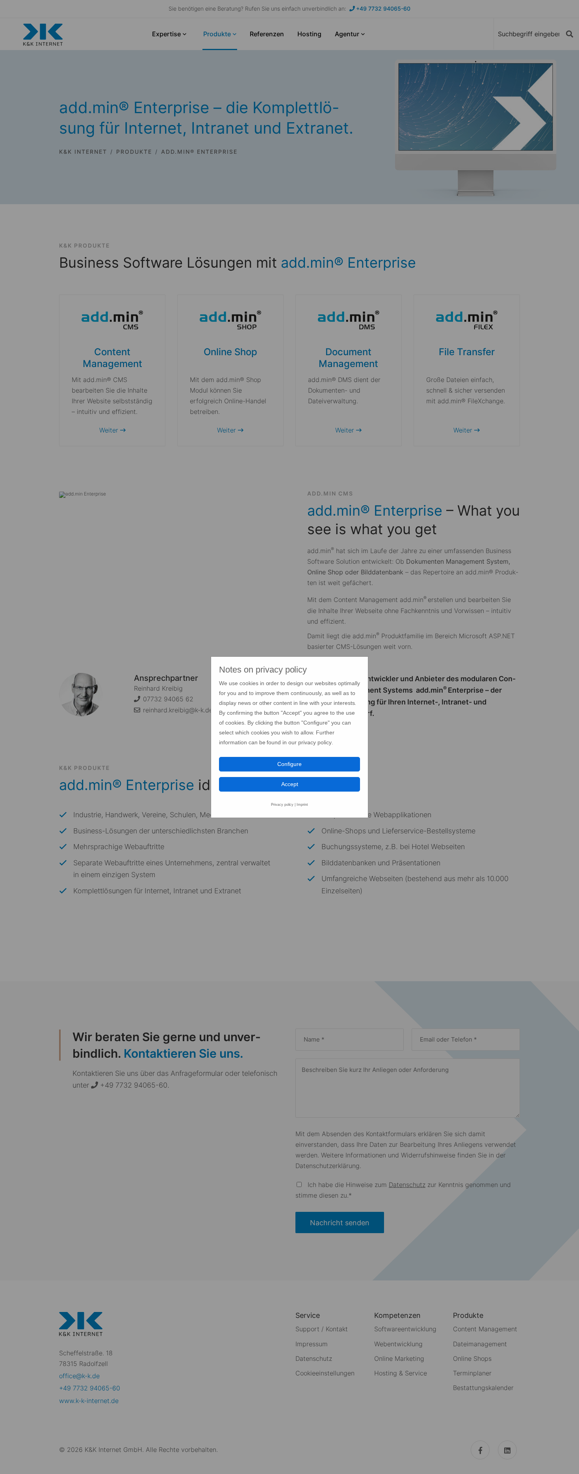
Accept (289, 784)
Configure (289, 764)
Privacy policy (282, 805)
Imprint (302, 805)
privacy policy (315, 742)
